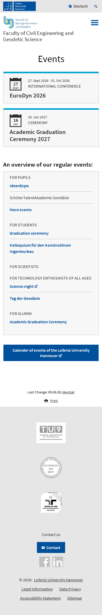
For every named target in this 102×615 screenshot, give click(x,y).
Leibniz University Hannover (58, 579)
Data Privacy (70, 589)
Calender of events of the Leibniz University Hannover (51, 353)
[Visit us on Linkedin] (57, 561)
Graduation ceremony (29, 233)
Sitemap (74, 598)
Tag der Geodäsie (25, 298)
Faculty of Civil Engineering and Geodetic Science (38, 36)
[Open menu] (94, 24)
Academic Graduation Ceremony (38, 321)
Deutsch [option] (80, 6)
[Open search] (96, 6)
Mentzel (68, 392)
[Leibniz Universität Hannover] (19, 6)
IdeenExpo (19, 185)
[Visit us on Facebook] (44, 561)
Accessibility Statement (40, 598)
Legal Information (37, 589)
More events (21, 209)
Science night (21, 286)
